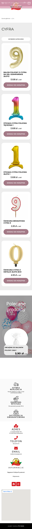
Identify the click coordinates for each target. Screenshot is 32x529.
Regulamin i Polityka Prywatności (16, 472)
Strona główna (6, 18)
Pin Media (21, 526)
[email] (16, 448)
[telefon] (16, 438)
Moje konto (16, 476)
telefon (16, 441)
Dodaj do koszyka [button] (16, 85)
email (16, 451)
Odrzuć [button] (19, 5)
